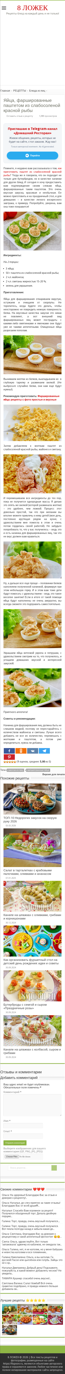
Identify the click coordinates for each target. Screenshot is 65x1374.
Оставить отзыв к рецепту (19, 116)
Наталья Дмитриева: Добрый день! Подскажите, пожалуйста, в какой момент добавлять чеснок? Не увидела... (32, 1270)
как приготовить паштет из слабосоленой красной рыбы (32, 172)
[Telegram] (44, 751)
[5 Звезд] (15, 762)
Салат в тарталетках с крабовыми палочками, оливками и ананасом (27, 872)
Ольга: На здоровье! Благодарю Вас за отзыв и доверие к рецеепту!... (29, 1196)
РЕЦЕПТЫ (19, 90)
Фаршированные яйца (38, 770)
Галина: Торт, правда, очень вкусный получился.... (31, 1221)
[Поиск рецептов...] (54, 1168)
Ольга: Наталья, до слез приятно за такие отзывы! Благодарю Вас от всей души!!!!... (31, 1204)
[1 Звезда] (4, 762)
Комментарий (12, 1092)
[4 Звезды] (12, 762)
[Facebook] (9, 751)
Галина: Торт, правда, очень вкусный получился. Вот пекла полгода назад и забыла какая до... (30, 1227)
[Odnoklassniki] (21, 751)
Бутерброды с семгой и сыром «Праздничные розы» (25, 1006)
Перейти (35, 155)
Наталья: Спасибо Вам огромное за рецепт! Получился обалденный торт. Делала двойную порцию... (29, 1213)
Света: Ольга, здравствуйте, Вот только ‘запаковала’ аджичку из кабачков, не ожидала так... (32, 1243)
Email (7, 1131)
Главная (5, 90)
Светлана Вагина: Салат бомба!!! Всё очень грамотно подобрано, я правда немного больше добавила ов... (30, 1286)
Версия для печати (53, 774)
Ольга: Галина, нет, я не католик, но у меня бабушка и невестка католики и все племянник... (32, 1251)
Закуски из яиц (15, 770)
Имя (7, 1120)
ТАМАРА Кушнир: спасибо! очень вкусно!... (26, 1278)
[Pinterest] (9, 757)
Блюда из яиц (37, 90)
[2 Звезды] (7, 762)
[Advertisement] (32, 52)
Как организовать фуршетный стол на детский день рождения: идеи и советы (31, 961)
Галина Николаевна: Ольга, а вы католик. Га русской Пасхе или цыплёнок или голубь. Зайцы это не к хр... (32, 1260)
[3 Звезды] (10, 762)
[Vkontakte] (32, 751)
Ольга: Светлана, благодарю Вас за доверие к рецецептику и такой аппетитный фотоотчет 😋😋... (32, 1235)
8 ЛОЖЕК (32, 8)
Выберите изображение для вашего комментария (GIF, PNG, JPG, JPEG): (24, 1150)
